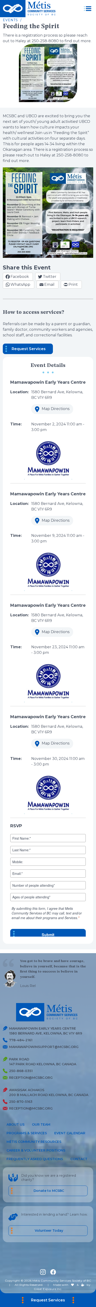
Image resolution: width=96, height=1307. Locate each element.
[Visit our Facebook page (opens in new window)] (53, 1272)
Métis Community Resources (34, 1142)
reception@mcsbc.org (31, 1078)
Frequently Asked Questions (35, 1159)
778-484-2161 (20, 1040)
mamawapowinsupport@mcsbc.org (44, 1047)
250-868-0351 (21, 1071)
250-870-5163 (20, 1102)
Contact (78, 1159)
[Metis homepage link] (29, 8)
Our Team (41, 1124)
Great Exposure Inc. (48, 1289)
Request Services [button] (29, 349)
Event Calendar (69, 1133)
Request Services (48, 1300)
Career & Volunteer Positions (36, 1150)
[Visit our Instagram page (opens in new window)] (43, 1272)
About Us (15, 1124)
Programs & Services (27, 1133)
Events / (12, 20)
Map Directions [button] (50, 410)
